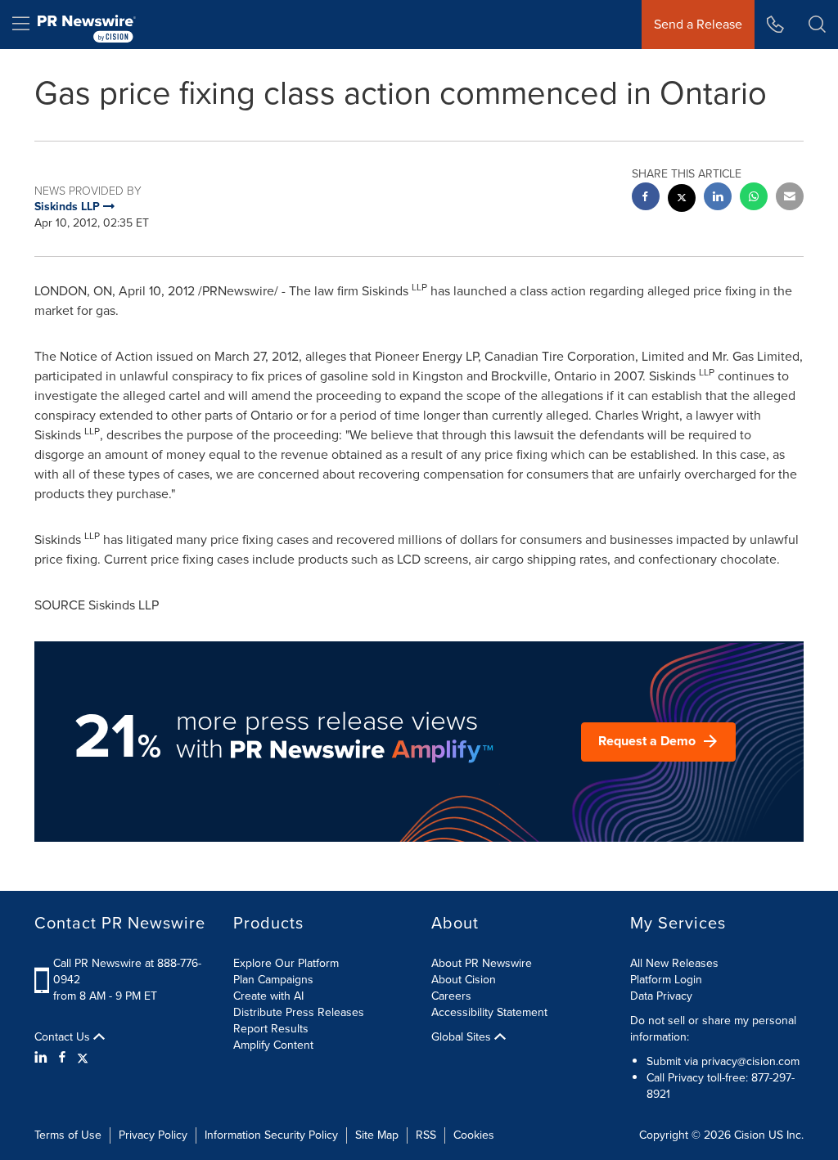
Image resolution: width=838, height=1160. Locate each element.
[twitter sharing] (682, 200)
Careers (451, 996)
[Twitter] (82, 1058)
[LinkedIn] (43, 1058)
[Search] (817, 24)
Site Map (377, 1135)
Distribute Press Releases (298, 1012)
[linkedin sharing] (718, 198)
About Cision (463, 979)
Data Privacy (661, 996)
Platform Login (666, 979)
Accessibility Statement (489, 1012)
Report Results (271, 1028)
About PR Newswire (481, 963)
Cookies (473, 1135)
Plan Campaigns (273, 979)
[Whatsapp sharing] (754, 198)
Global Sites (462, 1037)
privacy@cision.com (750, 1061)
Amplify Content (273, 1045)
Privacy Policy (153, 1135)
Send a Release (698, 24)
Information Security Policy (271, 1135)
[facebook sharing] (646, 198)
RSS (426, 1135)
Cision (749, 1135)
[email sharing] (790, 198)
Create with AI (268, 996)
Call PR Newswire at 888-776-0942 (127, 971)
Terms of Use (67, 1135)
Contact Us (63, 1037)
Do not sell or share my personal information (713, 1028)
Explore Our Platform (286, 963)
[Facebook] (62, 1058)
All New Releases (674, 963)
